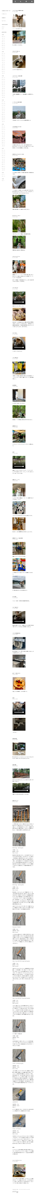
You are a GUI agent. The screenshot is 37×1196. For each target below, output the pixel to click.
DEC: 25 (3, 126)
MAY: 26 (3, 138)
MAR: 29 (3, 93)
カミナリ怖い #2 (15, 287)
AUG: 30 (3, 84)
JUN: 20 (3, 136)
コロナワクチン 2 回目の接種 (17, 75)
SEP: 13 (3, 176)
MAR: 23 (3, 142)
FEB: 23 (3, 144)
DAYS (3, 28)
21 (23, 1189)
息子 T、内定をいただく (16, 673)
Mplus (4, 13)
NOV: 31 (3, 55)
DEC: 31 (3, 77)
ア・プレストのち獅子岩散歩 (17, 102)
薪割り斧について (15, 800)
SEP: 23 (3, 155)
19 (20, 1189)
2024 (3, 75)
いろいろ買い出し (15, 357)
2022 (3, 124)
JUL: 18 (3, 135)
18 (19, 1189)
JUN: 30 (3, 64)
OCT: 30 (3, 105)
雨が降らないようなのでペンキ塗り (18, 154)
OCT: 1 (3, 174)
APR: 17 (3, 164)
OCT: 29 (3, 153)
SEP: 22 (3, 131)
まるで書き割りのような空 (17, 126)
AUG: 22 (3, 133)
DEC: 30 (3, 53)
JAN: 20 (3, 145)
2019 (3, 172)
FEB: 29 (3, 47)
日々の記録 (14, 596)
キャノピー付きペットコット (17, 1160)
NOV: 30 (3, 79)
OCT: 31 (3, 57)
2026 (3, 34)
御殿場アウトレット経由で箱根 (18, 538)
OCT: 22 (3, 129)
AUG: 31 (3, 60)
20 (21, 1189)
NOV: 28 (3, 103)
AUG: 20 (3, 109)
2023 (3, 100)
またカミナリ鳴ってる (16, 51)
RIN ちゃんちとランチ (16, 256)
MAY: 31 (3, 41)
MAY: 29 (3, 90)
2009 (3, 178)
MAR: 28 (3, 118)
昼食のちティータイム (16, 479)
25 (28, 1189)
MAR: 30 (3, 45)
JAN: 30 (3, 97)
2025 (3, 51)
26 (29, 1189)
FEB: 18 (3, 168)
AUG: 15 (3, 36)
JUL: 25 (3, 159)
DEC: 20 (3, 150)
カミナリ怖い (15, 332)
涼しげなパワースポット (16, 215)
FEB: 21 (3, 119)
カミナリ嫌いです (15, 607)
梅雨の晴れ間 (15, 738)
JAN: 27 (3, 121)
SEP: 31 (3, 58)
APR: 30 (3, 43)
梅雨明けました (15, 426)
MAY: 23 (3, 114)
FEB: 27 (3, 71)
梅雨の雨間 (14, 764)
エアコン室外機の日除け (16, 633)
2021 (3, 148)
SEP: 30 (3, 83)
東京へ (14, 452)
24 (26, 1189)
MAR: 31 (3, 69)
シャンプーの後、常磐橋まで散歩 (18, 10)
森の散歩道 (14, 385)
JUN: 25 (3, 40)
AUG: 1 (3, 180)
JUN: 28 (3, 88)
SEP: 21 (3, 107)
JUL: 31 (3, 62)
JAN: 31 (3, 49)
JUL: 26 (3, 38)
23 (25, 1189)
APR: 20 (3, 116)
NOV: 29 (3, 127)
